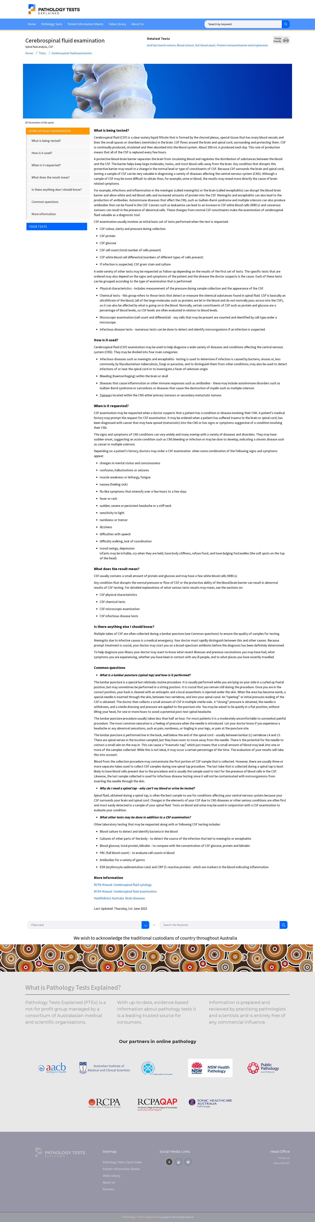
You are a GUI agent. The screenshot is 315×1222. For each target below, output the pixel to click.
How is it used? (42, 153)
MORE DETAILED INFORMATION (50, 131)
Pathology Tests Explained (140, 1217)
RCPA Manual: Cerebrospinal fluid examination (125, 891)
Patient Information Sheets (85, 24)
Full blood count (205, 45)
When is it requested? (46, 165)
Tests (42, 53)
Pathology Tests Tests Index (122, 1162)
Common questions (45, 202)
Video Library (117, 24)
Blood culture (185, 45)
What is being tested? (46, 141)
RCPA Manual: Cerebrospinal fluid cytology (122, 885)
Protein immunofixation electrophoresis (242, 45)
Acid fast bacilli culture (161, 45)
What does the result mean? (51, 177)
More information (44, 214)
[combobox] (88, 925)
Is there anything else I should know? (57, 189)
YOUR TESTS (38, 226)
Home (32, 24)
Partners (108, 1189)
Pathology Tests (51, 24)
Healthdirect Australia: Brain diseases (119, 898)
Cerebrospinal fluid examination (72, 53)
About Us (137, 24)
